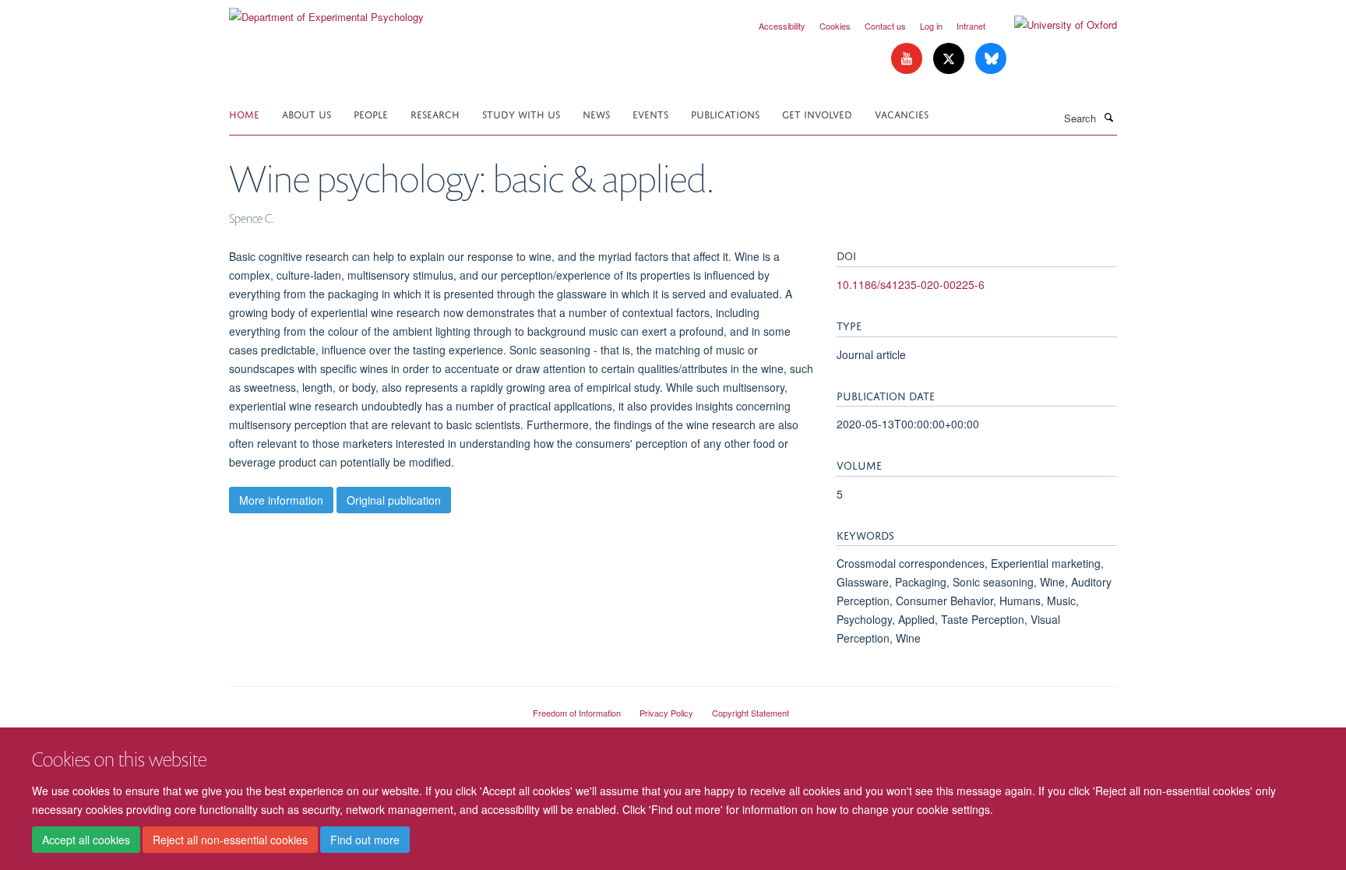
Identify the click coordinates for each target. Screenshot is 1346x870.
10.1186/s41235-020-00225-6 (911, 284)
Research (435, 113)
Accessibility (782, 25)
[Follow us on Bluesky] (990, 58)
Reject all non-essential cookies (230, 839)
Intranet (971, 25)
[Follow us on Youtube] (908, 58)
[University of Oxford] (1054, 25)
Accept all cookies (86, 839)
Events (650, 113)
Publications (725, 113)
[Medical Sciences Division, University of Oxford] (369, 706)
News (596, 113)
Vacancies (901, 113)
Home (244, 113)
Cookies (835, 25)
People (371, 113)
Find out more (365, 839)
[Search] (1108, 116)
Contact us (885, 25)
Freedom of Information (577, 712)
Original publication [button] (394, 500)
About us (306, 113)
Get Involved (817, 113)
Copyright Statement (750, 712)
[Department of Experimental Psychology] (326, 11)
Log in (931, 25)
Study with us (521, 113)
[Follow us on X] (950, 58)
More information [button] (281, 500)
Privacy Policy (666, 712)
